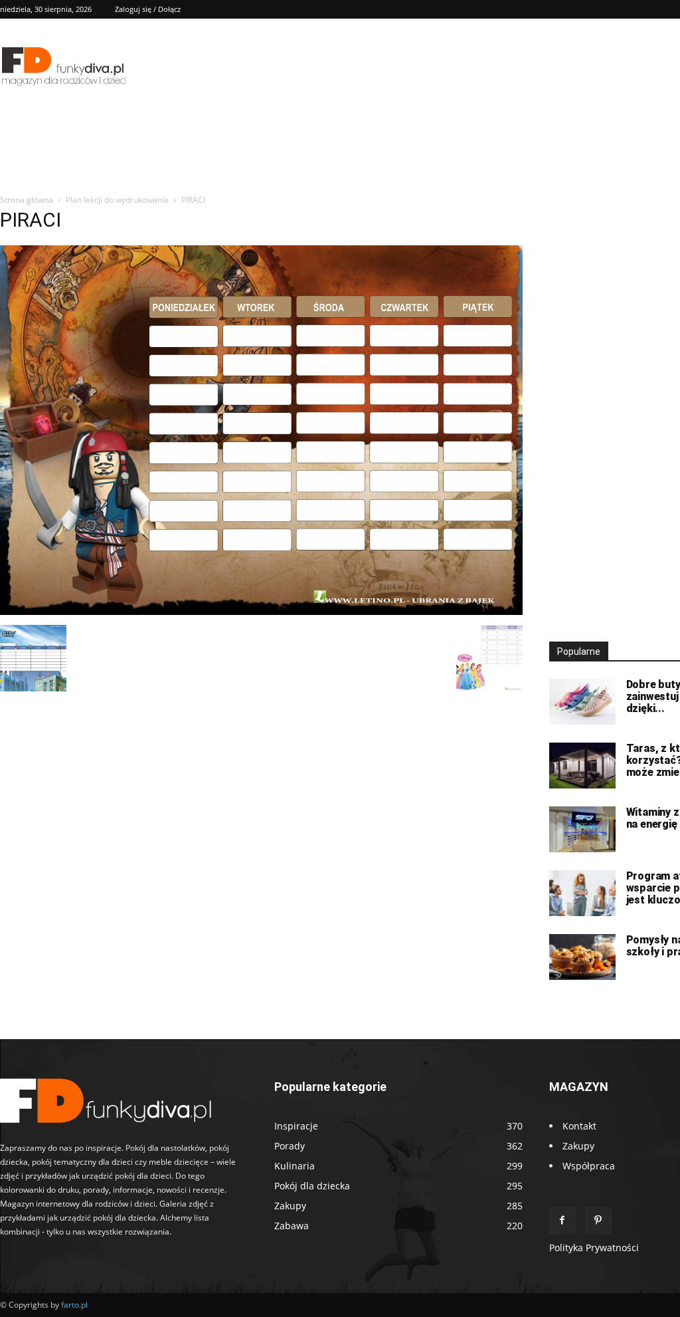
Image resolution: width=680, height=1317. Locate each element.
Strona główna (26, 199)
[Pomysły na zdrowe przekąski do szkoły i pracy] (582, 957)
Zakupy (578, 1145)
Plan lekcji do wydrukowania (117, 199)
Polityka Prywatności (594, 1247)
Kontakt (579, 1126)
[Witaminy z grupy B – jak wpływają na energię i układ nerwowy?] (582, 829)
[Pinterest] (598, 1220)
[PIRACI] (261, 611)
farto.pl (74, 1304)
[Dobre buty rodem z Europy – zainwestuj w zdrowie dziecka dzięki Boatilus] (582, 702)
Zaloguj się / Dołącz (148, 9)
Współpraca (588, 1165)
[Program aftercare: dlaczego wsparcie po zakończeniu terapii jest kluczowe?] (582, 893)
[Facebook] (562, 1220)
